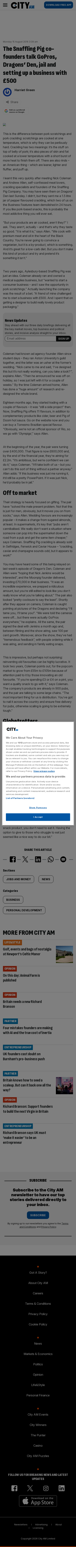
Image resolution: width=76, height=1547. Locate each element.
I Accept (38, 817)
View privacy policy (44, 771)
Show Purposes (38, 807)
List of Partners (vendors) (20, 798)
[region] (38, 773)
